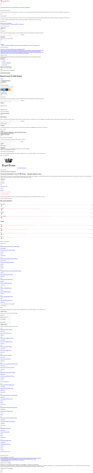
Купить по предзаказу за (13, 132)
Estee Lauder (31, 51)
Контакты (28, 7)
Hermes (16, 52)
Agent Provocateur (3, 50)
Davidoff (14, 51)
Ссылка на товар (3, 123)
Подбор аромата (36, 45)
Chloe (7, 51)
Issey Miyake (24, 52)
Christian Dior (10, 51)
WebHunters (11, 468)
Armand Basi (19, 50)
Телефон (23, 34)
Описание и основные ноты (5, 171)
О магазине (2, 7)
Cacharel (29, 50)
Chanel (4, 51)
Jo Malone (35, 52)
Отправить (2, 125)
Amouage (8, 50)
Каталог (3, 45)
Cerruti (1, 51)
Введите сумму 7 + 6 (4, 317)
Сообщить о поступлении (5, 134)
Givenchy (7, 52)
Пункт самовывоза (20, 7)
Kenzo (1, 53)
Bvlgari (26, 50)
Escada (28, 51)
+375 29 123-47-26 (13, 24)
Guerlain (13, 52)
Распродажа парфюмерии (36, 458)
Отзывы (6, 7)
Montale (27, 53)
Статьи (25, 7)
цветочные (2, 182)
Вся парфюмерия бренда (21, 167)
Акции (15, 7)
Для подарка (17, 45)
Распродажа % (30, 45)
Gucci (11, 52)
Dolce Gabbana (19, 51)
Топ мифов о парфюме (4, 193)
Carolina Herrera (38, 50)
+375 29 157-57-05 (5, 24)
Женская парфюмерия (10, 49)
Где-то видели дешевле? (5, 113)
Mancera (21, 53)
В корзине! (7, 133)
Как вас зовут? (3, 145)
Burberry (23, 50)
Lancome (15, 53)
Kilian (4, 53)
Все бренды (2, 59)
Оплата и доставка (11, 7)
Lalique (12, 53)
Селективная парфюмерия (9, 45)
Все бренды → (3, 49)
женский (2, 190)
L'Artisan (6, 53)
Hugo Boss (20, 52)
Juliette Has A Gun (40, 52)
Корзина (2, 43)
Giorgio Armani (3, 52)
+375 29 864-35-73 (20, 24)
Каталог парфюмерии (4, 458)
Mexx (24, 53)
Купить (2, 131)
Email (22, 141)
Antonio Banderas (13, 50)
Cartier (42, 50)
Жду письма (3, 147)
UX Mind (9, 462)
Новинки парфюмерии (23, 45)
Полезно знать (13, 171)
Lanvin (19, 53)
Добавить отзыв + (4, 311)
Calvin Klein (33, 50)
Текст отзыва (3, 319)
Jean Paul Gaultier (30, 52)
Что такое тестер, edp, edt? (5, 191)
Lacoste (10, 53)
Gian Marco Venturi (37, 51)
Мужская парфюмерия (19, 49)
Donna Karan (24, 51)
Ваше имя (2, 315)
